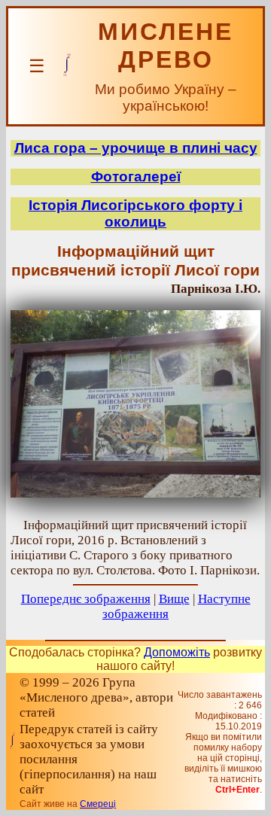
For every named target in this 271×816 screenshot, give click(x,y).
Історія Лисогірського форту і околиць (135, 213)
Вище (174, 599)
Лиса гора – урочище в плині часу (135, 148)
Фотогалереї (136, 176)
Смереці (98, 804)
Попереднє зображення (86, 599)
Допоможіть (177, 652)
